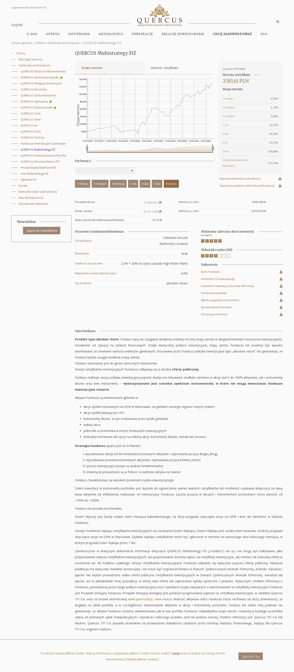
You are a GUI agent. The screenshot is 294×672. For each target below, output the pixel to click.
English (17, 25)
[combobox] (105, 171)
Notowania (79, 34)
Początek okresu (85, 202)
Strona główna (21, 43)
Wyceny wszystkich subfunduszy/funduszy (246, 185)
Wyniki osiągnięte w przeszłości (220, 300)
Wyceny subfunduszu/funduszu (240, 178)
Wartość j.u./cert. (189, 202)
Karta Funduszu (210, 272)
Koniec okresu (83, 211)
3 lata (157, 184)
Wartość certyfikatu (164, 68)
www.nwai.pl (163, 599)
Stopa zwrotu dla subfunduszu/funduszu (99, 220)
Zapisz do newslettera (41, 231)
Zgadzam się (251, 656)
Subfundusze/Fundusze (63, 43)
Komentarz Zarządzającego (218, 279)
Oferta (39, 43)
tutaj (176, 653)
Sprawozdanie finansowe (216, 307)
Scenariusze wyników (213, 293)
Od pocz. (171, 184)
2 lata (145, 184)
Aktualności (111, 34)
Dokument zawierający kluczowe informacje (227, 286)
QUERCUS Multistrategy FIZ (102, 43)
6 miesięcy (118, 184)
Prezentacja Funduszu (214, 314)
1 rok (133, 184)
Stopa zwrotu (91, 68)
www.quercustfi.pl (140, 599)
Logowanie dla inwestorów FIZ (28, 7)
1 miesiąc (82, 184)
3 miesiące (100, 184)
